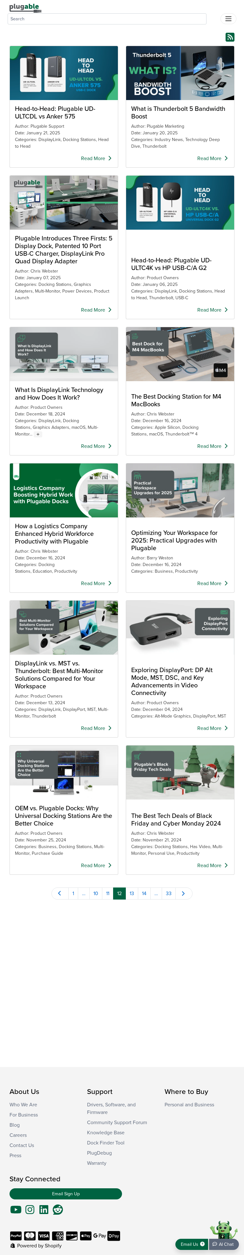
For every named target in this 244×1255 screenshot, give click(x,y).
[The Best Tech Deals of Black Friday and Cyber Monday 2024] (180, 773)
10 (95, 893)
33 (169, 893)
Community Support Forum (117, 1122)
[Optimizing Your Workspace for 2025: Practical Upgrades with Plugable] (180, 490)
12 (119, 893)
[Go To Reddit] (57, 1212)
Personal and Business (189, 1105)
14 (144, 893)
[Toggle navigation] (228, 18)
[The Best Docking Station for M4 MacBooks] (180, 354)
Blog (15, 1125)
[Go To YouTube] (16, 1212)
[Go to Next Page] (184, 893)
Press (15, 1155)
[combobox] (107, 18)
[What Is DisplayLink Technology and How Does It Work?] (64, 354)
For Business (24, 1115)
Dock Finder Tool (106, 1143)
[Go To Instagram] (30, 1212)
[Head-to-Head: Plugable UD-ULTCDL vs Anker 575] (64, 73)
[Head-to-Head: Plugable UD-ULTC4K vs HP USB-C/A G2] (180, 203)
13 (132, 893)
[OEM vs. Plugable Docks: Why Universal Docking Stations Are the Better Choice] (64, 773)
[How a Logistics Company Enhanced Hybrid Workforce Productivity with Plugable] (64, 490)
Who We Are (23, 1105)
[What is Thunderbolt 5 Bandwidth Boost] (180, 73)
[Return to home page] (25, 8)
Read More (93, 158)
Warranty (96, 1163)
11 (107, 893)
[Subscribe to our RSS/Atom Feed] (230, 37)
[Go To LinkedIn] (43, 1212)
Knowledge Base (106, 1133)
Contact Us (22, 1145)
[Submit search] (213, 17)
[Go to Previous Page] (60, 893)
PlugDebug (99, 1153)
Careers (18, 1135)
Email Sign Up (66, 1194)
